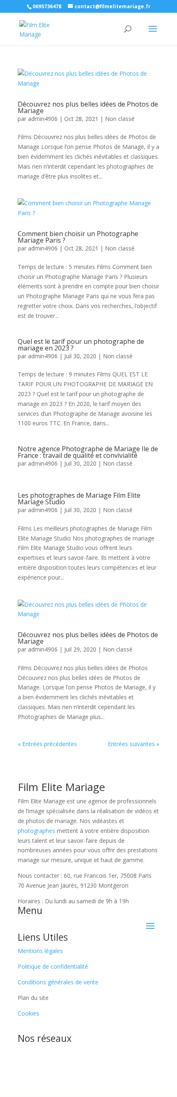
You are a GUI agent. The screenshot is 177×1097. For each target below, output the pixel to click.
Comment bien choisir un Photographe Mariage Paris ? (78, 237)
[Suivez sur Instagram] (80, 1053)
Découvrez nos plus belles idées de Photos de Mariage (88, 107)
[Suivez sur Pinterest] (96, 1053)
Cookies (28, 1013)
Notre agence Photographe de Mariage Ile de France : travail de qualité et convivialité (88, 452)
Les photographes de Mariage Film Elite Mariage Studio (79, 498)
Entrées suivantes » (133, 744)
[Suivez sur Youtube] (113, 1053)
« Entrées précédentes (47, 744)
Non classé (120, 119)
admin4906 (43, 119)
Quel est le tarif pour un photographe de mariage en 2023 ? (81, 345)
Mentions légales (40, 951)
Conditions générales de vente (58, 982)
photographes (36, 831)
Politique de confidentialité (53, 966)
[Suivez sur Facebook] (63, 1053)
